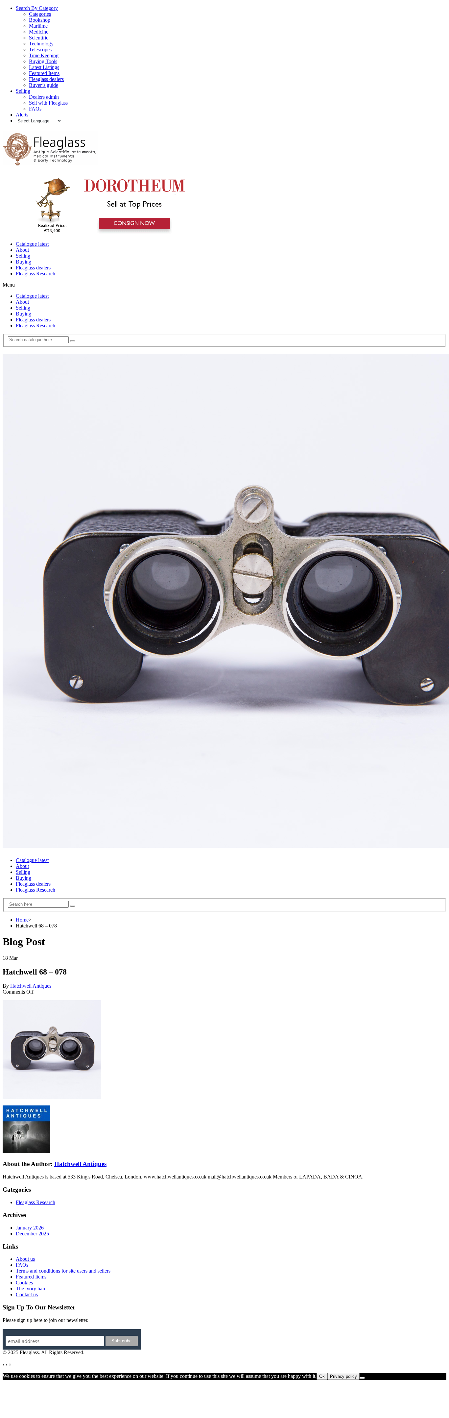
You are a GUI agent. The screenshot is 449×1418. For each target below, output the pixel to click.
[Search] (72, 341)
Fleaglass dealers (33, 267)
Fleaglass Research (35, 273)
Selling (23, 256)
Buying (23, 262)
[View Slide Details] (107, 233)
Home (22, 920)
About (22, 250)
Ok (322, 1376)
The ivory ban (30, 1288)
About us (25, 1259)
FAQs (22, 1265)
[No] (362, 1378)
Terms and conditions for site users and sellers (63, 1271)
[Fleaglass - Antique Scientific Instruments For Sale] (50, 162)
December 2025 (32, 1233)
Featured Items (31, 1276)
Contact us (27, 1294)
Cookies (24, 1282)
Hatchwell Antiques (30, 986)
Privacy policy (343, 1376)
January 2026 (30, 1227)
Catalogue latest (32, 244)
